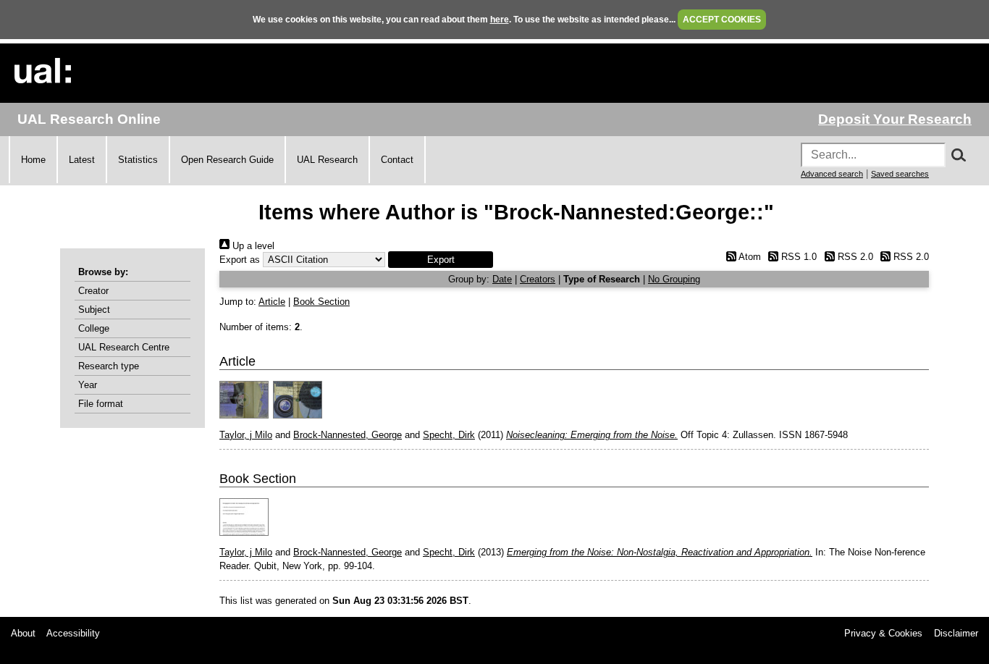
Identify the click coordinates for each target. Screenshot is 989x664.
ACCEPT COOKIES (722, 19)
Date (502, 279)
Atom (748, 256)
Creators (537, 279)
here (499, 19)
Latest (82, 159)
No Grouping (674, 279)
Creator (93, 290)
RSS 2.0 (853, 256)
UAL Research (327, 159)
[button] (440, 259)
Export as (239, 259)
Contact (397, 159)
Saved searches (900, 173)
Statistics (138, 159)
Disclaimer (956, 633)
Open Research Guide (227, 159)
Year (87, 384)
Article (271, 301)
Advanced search (832, 173)
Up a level (252, 245)
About (23, 633)
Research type (108, 366)
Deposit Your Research (895, 119)
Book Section (321, 301)
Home (33, 159)
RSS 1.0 (797, 256)
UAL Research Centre (123, 347)
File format (100, 403)
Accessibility (73, 633)
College (93, 328)
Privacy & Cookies (883, 633)
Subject (94, 309)
